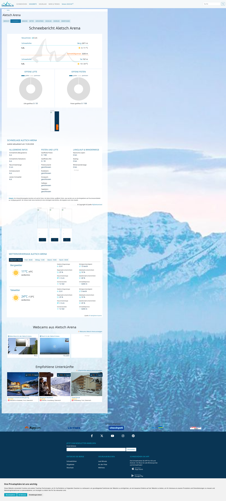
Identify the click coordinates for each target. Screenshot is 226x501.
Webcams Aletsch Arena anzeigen (91, 331)
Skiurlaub (42, 4)
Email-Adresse (71, 446)
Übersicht (6, 21)
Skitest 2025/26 (67, 4)
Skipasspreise (39, 21)
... (3, 10)
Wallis (8, 10)
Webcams (24, 21)
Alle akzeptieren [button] (10, 495)
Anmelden (131, 449)
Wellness (101, 468)
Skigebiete (33, 4)
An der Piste (102, 464)
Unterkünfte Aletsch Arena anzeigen (90, 370)
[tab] (16, 260)
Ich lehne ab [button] (22, 495)
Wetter (31, 21)
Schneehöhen (21, 4)
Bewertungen (65, 21)
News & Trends (54, 4)
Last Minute (102, 461)
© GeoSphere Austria (95, 315)
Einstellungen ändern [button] (35, 495)
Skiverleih (56, 21)
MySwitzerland (97, 205)
